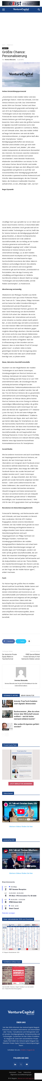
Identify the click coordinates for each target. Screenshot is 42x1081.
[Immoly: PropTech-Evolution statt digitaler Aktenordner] (7, 702)
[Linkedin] (15, 1063)
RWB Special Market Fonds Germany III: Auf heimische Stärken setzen (31, 655)
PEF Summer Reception (17, 888)
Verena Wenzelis (10, 58)
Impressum (12, 1071)
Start (3, 44)
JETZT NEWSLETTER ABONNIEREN (21, 782)
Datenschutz (27, 1071)
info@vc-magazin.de (27, 1049)
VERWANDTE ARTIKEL (10, 694)
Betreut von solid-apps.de (26, 1077)
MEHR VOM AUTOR (27, 694)
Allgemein (10, 44)
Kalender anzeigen (8, 912)
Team (20, 1071)
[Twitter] (21, 1063)
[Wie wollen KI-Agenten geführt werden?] (7, 725)
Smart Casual (14, 907)
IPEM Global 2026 (15, 901)
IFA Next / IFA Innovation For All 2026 (22, 894)
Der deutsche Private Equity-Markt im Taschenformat (9, 655)
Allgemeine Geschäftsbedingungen (21, 1073)
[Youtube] (27, 1063)
